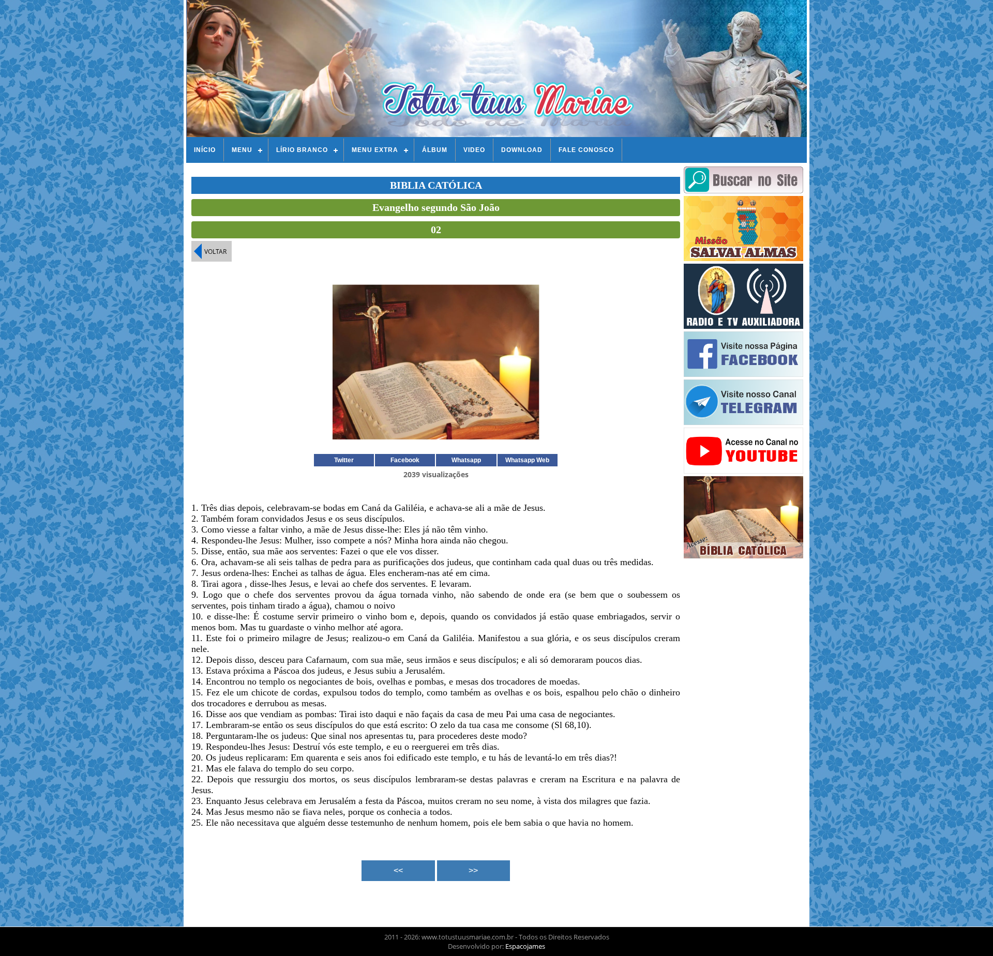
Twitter (344, 460)
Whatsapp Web (527, 460)
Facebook (404, 460)
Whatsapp (466, 460)
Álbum (434, 150)
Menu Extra (375, 150)
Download (522, 150)
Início (205, 150)
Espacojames (525, 946)
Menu (242, 150)
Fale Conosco (586, 150)
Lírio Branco (302, 150)
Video (474, 150)
